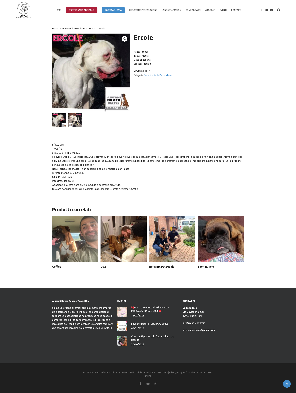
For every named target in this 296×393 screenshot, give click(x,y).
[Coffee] (75, 239)
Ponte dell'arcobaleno (73, 28)
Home (55, 28)
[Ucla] (124, 239)
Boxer (92, 28)
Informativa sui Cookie (194, 372)
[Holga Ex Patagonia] (172, 239)
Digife (148, 376)
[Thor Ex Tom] (221, 239)
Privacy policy (175, 372)
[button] (124, 39)
